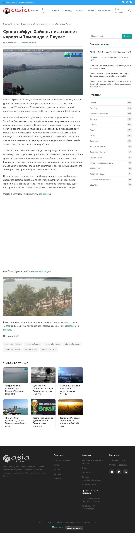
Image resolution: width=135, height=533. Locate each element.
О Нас (43, 10)
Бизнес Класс (96, 168)
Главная (34, 10)
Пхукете (7, 329)
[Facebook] (123, 2)
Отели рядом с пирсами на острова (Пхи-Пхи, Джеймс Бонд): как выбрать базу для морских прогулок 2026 (110, 84)
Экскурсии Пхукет (98, 146)
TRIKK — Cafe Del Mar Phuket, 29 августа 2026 (110, 52)
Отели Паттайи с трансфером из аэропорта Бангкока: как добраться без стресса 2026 (109, 74)
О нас (84, 468)
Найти (126, 36)
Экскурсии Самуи (97, 174)
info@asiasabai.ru (119, 465)
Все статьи (58, 478)
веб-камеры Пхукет (12, 349)
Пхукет (93, 130)
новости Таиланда (49, 349)
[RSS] (130, 2)
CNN (16, 336)
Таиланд (68, 10)
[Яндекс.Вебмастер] (57, 528)
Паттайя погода (31, 349)
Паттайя (93, 124)
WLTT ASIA (53, 522)
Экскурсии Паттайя (98, 152)
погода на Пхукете (33, 344)
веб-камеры (44, 193)
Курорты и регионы (99, 113)
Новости (55, 10)
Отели (91, 10)
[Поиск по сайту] (129, 10)
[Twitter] (127, 2)
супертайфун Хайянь (13, 344)
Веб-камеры (119, 10)
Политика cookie (88, 484)
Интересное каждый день (101, 163)
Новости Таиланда (62, 460)
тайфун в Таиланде (72, 344)
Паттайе (70, 325)
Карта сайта (87, 472)
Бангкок (93, 119)
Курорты (80, 10)
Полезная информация (100, 179)
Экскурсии (94, 141)
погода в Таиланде (52, 344)
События (94, 185)
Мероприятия (104, 10)
